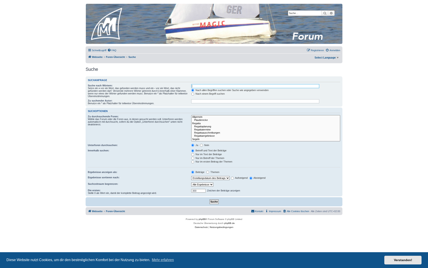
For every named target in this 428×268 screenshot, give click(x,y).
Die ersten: (94, 190)
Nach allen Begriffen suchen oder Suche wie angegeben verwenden (232, 90)
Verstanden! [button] (403, 260)
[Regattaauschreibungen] (266, 132)
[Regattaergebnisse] (266, 136)
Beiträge (199, 172)
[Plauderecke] (266, 120)
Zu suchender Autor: (100, 100)
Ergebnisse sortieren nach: (103, 177)
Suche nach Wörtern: (100, 85)
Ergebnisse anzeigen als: (102, 172)
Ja (196, 145)
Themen (214, 172)
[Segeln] (266, 139)
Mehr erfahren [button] (163, 260)
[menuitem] (111, 50)
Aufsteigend (241, 178)
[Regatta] (266, 123)
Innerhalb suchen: (98, 150)
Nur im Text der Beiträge (208, 154)
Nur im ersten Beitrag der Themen (213, 161)
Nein (206, 145)
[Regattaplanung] (266, 126)
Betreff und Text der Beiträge (210, 150)
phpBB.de (229, 223)
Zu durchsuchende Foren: (103, 116)
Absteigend (259, 178)
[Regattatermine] (266, 129)
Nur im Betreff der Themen (209, 158)
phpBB (202, 219)
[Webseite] (213, 24)
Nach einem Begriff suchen (210, 93)
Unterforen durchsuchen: (103, 145)
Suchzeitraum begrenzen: (103, 184)
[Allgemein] (266, 117)
